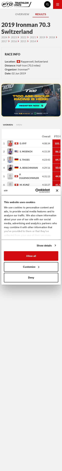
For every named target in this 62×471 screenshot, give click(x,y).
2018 (52, 37)
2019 (42, 37)
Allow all (31, 256)
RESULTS (40, 14)
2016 (14, 41)
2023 (14, 37)
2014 (33, 41)
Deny (31, 277)
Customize (29, 266)
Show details (44, 245)
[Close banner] (57, 190)
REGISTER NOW (31, 100)
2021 (33, 37)
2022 (23, 37)
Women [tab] (8, 124)
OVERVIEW (22, 14)
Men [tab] (19, 124)
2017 (4, 41)
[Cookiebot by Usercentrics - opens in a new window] (37, 190)
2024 (4, 37)
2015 (23, 41)
